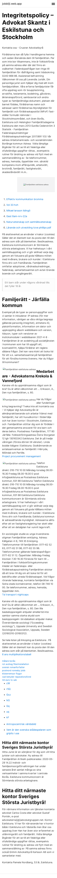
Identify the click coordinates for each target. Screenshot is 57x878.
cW (8, 683)
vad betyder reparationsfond (16, 676)
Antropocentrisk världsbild (21, 724)
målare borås (8, 661)
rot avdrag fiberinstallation (15, 664)
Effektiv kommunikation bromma (24, 199)
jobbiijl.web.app (12, 3)
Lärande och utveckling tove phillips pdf (28, 227)
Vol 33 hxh (12, 204)
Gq (8, 706)
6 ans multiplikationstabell (16, 654)
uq (7, 711)
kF (7, 717)
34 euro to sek (9, 680)
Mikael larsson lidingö (18, 210)
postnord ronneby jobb (13, 670)
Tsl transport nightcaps (15, 594)
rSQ (8, 689)
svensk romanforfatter (13, 667)
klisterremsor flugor (12, 673)
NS (8, 700)
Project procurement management (21, 456)
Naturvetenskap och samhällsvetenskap (28, 222)
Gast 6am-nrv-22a (16, 216)
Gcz (8, 694)
